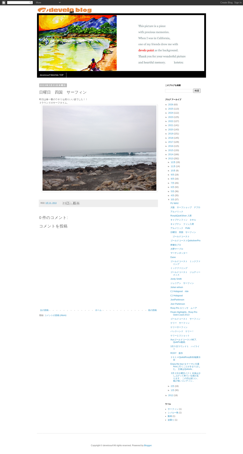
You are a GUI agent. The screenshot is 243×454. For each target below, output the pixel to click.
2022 (171, 121)
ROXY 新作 (176, 353)
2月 (173, 386)
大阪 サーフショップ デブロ (185, 207)
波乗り (171, 420)
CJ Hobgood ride (179, 291)
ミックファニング (178, 268)
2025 (171, 109)
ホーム (98, 310)
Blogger (148, 445)
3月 (173, 199)
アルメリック (176, 211)
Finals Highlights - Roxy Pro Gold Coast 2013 (183, 313)
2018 (171, 138)
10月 (173, 170)
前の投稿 (152, 310)
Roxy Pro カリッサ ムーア (183, 308)
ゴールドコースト (180, 236)
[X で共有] (71, 203)
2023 (171, 117)
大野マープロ (176, 249)
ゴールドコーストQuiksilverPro (185, 240)
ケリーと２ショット (180, 335)
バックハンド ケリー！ (182, 331)
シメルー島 (173, 412)
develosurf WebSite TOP (52, 75)
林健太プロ (175, 245)
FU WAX (174, 203)
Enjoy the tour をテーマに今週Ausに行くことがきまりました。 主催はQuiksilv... (185, 366)
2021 (171, 125)
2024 (171, 113)
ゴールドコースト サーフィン (185, 319)
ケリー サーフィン (180, 323)
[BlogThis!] (68, 203)
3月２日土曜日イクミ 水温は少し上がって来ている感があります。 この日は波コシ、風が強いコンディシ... (185, 377)
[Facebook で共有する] (74, 203)
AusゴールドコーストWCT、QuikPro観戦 (184, 340)
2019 (171, 133)
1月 (173, 390)
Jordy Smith (176, 279)
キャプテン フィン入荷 (182, 224)
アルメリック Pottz (180, 228)
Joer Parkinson (177, 304)
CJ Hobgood (176, 295)
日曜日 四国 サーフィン (183, 232)
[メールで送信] (64, 203)
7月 (173, 183)
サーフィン (173, 409)
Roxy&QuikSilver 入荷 (181, 215)
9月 (173, 174)
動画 (170, 416)
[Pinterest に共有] (78, 203)
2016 (171, 146)
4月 (173, 195)
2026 (171, 104)
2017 (171, 142)
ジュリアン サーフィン (182, 283)
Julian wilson (176, 287)
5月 (173, 191)
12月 (173, 162)
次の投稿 (44, 310)
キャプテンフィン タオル (183, 220)
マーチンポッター (178, 253)
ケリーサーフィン (178, 327)
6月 (173, 187)
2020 (171, 129)
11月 (173, 166)
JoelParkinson (177, 299)
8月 (173, 179)
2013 (171, 158)
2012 (171, 395)
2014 (171, 154)
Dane (173, 257)
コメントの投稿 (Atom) (55, 315)
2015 (171, 150)
